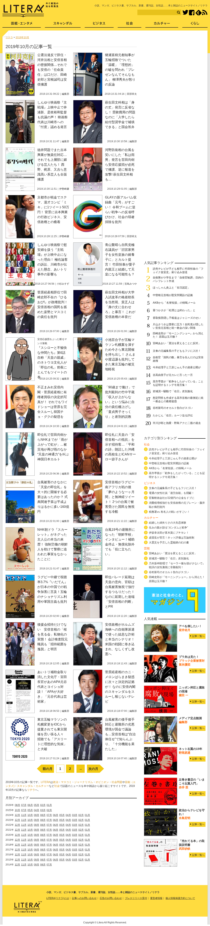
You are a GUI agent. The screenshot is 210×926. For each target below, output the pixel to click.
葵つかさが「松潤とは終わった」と (174, 310)
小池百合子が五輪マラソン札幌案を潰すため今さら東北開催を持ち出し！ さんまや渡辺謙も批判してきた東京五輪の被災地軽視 (120, 354)
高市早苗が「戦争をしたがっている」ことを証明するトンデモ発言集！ (178, 383)
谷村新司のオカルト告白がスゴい (173, 407)
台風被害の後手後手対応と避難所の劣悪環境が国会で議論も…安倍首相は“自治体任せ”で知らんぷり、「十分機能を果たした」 (120, 734)
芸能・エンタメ (21, 24)
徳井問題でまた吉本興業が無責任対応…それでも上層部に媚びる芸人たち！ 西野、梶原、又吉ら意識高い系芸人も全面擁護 (52, 164)
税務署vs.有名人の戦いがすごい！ (169, 511)
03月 (43, 810)
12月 (17, 815)
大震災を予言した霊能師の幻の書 (169, 542)
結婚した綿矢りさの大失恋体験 (167, 522)
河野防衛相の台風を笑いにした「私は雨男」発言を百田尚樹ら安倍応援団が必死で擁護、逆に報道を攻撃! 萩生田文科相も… (120, 164)
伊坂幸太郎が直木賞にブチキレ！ (169, 532)
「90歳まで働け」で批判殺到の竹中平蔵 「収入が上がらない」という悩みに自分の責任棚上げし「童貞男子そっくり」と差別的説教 (121, 401)
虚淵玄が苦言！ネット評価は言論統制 (171, 537)
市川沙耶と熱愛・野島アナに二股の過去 (177, 423)
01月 (49, 805)
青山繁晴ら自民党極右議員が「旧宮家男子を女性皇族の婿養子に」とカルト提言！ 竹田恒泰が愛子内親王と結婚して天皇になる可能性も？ (120, 259)
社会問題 (117, 782)
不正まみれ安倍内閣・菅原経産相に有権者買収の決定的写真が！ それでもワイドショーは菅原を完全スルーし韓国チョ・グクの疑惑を (52, 401)
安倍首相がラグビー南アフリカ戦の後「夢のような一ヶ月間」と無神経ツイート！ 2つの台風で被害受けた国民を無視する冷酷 (120, 496)
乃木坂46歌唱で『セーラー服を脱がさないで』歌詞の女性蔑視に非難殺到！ (177, 565)
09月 (36, 815)
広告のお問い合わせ (111, 898)
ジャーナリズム (83, 782)
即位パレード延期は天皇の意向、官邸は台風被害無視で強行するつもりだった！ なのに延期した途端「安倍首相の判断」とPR (120, 591)
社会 (57, 785)
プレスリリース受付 (136, 898)
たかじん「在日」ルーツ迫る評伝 (173, 415)
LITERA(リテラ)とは (57, 898)
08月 (17, 805)
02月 (43, 805)
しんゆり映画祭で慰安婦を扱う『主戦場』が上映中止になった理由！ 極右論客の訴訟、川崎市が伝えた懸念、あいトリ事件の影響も (52, 259)
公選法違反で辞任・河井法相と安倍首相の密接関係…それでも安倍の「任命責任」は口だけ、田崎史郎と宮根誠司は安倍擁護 (52, 69)
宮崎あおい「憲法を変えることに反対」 (177, 343)
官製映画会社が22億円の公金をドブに (171, 497)
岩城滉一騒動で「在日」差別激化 (173, 391)
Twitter (185, 12)
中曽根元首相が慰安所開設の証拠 (173, 295)
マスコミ (66, 782)
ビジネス (99, 24)
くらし (195, 24)
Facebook (191, 12)
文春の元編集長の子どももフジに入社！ (177, 350)
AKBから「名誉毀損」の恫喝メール (174, 302)
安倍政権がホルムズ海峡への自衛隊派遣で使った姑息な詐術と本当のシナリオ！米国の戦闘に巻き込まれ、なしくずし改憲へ (120, 639)
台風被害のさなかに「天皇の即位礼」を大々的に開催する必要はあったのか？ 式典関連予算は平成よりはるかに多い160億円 (53, 496)
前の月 (47, 769)
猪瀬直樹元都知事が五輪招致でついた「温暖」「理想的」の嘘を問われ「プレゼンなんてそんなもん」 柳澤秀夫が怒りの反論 (120, 69)
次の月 (93, 769)
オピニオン (102, 782)
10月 (17, 810)
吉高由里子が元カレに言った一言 (173, 374)
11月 (23, 815)
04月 (36, 810)
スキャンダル (25, 785)
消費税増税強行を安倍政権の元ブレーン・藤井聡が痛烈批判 (177, 504)
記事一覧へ (198, 636)
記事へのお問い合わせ (84, 898)
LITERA (45, 782)
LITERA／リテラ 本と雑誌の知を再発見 (30, 10)
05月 (36, 805)
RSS (204, 12)
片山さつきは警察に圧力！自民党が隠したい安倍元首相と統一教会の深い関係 (178, 326)
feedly (198, 12)
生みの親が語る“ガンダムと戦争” (168, 527)
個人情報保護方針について (180, 898)
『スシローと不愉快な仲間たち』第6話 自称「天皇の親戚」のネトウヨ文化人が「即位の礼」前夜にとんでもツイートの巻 (53, 362)
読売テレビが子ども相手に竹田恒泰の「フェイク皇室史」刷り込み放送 (178, 270)
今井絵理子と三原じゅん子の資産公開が (177, 367)
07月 (23, 805)
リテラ (31, 789)
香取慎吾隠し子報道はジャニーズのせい (177, 317)
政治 (55, 782)
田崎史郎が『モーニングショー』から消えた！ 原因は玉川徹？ (177, 579)
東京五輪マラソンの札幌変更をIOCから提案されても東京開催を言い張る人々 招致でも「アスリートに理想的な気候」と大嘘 (52, 734)
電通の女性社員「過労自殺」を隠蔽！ (171, 493)
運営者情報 (156, 898)
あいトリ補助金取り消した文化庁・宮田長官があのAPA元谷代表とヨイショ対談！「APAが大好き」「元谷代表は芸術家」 (52, 686)
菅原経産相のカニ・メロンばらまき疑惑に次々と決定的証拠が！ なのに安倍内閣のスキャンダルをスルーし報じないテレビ (120, 686)
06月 (30, 805)
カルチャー (42, 785)
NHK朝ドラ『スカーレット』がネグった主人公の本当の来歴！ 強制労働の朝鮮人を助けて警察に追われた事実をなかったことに (52, 544)
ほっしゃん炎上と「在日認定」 (171, 287)
